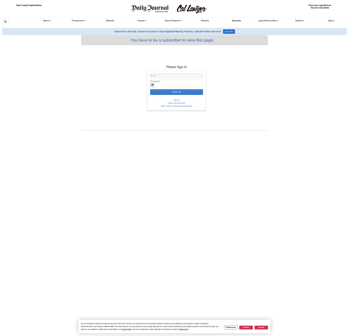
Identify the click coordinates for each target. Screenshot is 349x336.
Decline (246, 327)
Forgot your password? (176, 103)
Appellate (236, 20)
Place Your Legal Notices (320, 5)
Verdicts (205, 20)
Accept (261, 327)
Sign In (331, 20)
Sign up (177, 100)
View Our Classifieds (320, 8)
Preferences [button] (183, 329)
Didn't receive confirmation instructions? (176, 106)
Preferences (231, 327)
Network (110, 20)
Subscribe (229, 31)
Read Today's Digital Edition (29, 5)
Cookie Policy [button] (127, 329)
